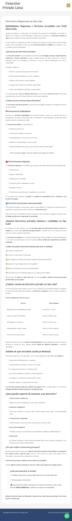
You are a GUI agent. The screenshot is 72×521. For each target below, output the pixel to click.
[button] (67, 516)
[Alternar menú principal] (68, 5)
